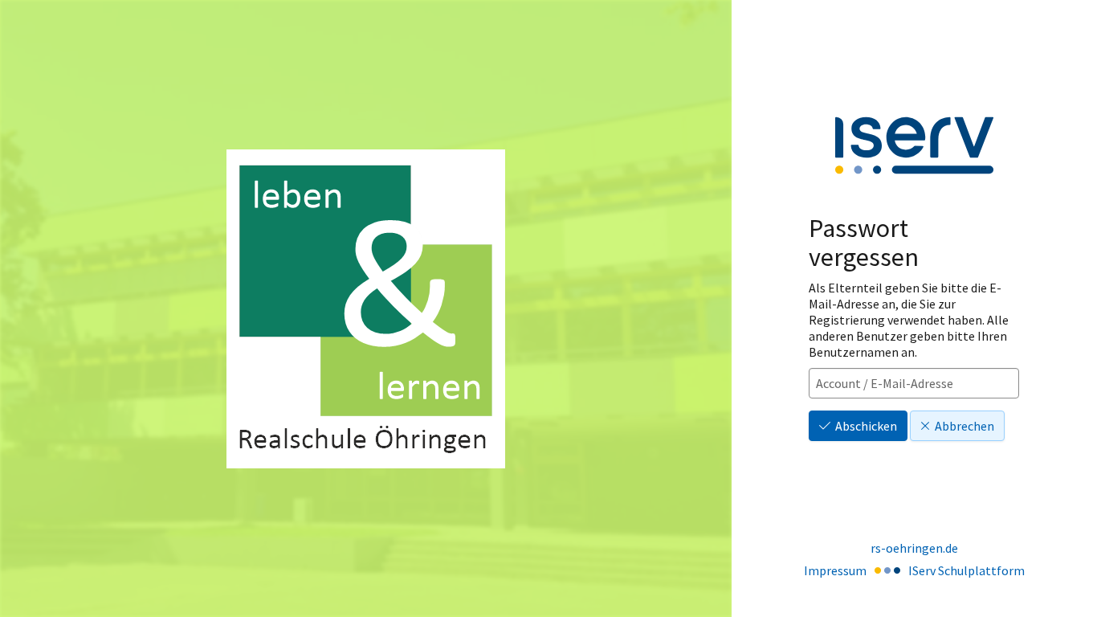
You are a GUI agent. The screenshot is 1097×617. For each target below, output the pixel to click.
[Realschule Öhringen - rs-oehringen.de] (365, 308)
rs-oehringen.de (914, 548)
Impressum (835, 570)
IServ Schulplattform (966, 570)
